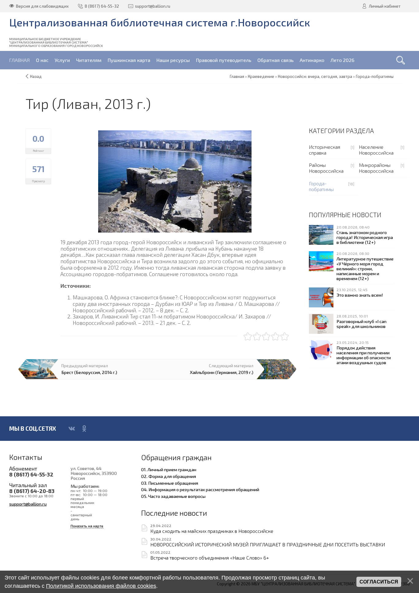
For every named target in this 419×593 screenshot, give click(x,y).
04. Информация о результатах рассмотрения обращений (200, 489)
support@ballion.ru (28, 503)
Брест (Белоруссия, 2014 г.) (89, 372)
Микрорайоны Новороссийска (376, 168)
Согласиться (378, 581)
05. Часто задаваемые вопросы (173, 496)
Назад (36, 76)
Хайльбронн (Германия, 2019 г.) (221, 372)
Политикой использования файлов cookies (101, 586)
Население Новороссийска (376, 150)
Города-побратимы (321, 186)
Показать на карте (87, 526)
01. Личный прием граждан (168, 469)
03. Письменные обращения (169, 483)
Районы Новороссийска (326, 168)
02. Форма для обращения (168, 476)
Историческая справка (324, 150)
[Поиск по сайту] (400, 60)
